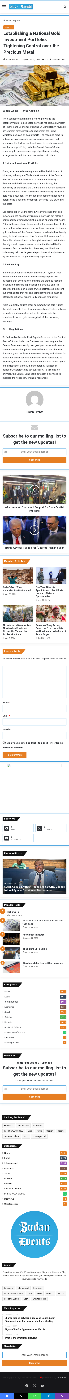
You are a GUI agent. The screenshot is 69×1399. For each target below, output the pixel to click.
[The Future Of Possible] (11, 953)
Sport (7, 1012)
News (7, 991)
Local (7, 996)
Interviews (9, 1037)
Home (8, 20)
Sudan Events (12, 59)
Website (7, 729)
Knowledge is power (33, 934)
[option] (34, 876)
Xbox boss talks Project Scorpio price (43, 963)
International (11, 1001)
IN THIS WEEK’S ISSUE (14, 1032)
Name (6, 702)
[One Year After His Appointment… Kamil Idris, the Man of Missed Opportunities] (51, 575)
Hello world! (13, 912)
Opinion (8, 1017)
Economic (9, 1007)
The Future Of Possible (35, 949)
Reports (16, 20)
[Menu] (4, 7)
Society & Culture (12, 1027)
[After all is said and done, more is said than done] (11, 925)
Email (6, 716)
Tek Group (61, 1377)
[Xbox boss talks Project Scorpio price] (11, 967)
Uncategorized (11, 1042)
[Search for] (65, 7)
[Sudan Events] (21, 7)
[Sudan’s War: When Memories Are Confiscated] (18, 575)
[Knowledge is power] (11, 939)
